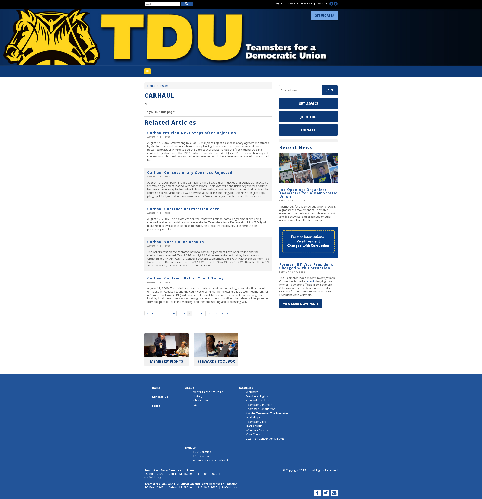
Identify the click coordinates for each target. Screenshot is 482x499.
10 (195, 313)
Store (156, 405)
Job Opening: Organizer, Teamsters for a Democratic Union (308, 193)
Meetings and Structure (208, 392)
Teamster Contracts (259, 405)
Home (151, 86)
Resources (245, 388)
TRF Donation (201, 456)
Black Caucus (254, 426)
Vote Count (253, 434)
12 (208, 313)
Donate (308, 130)
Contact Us (322, 3)
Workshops (253, 417)
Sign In (279, 3)
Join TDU (308, 116)
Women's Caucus (257, 430)
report (310, 281)
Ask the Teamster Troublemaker (267, 413)
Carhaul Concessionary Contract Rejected (189, 172)
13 (215, 313)
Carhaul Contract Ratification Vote (183, 209)
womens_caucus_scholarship (211, 460)
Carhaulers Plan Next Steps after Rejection (191, 132)
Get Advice (308, 103)
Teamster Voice (256, 421)
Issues (164, 86)
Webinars (252, 392)
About (189, 388)
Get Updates (324, 14)
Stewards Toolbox (258, 400)
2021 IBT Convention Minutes (265, 438)
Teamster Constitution (260, 409)
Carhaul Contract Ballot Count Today (185, 278)
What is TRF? (201, 400)
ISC (195, 405)
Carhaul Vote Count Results (175, 242)
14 (222, 313)
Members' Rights (257, 396)
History (197, 396)
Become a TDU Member (299, 3)
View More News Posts (301, 304)
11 (202, 313)
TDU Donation (202, 452)
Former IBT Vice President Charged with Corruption (306, 266)
